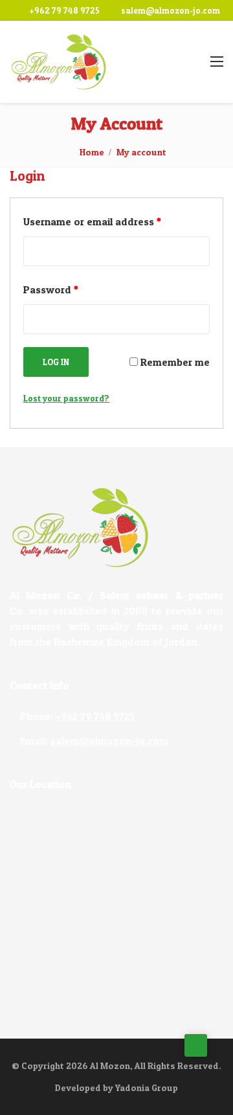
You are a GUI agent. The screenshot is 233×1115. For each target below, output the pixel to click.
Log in (56, 362)
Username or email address (92, 221)
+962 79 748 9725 (64, 10)
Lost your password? (66, 398)
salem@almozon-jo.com (170, 10)
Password (50, 289)
